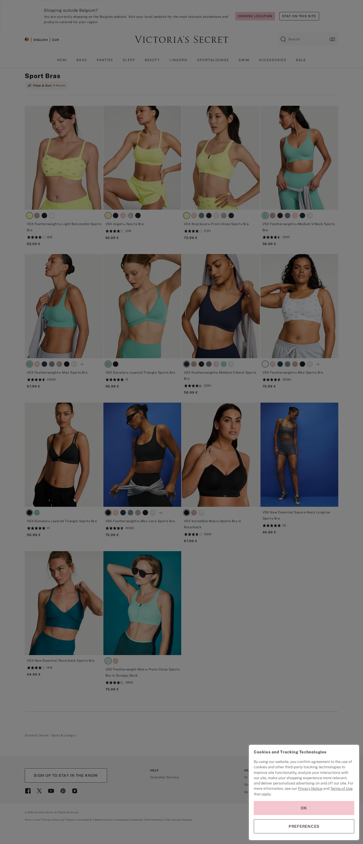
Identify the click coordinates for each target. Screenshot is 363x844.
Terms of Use (341, 788)
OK (304, 808)
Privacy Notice (310, 788)
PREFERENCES (304, 826)
